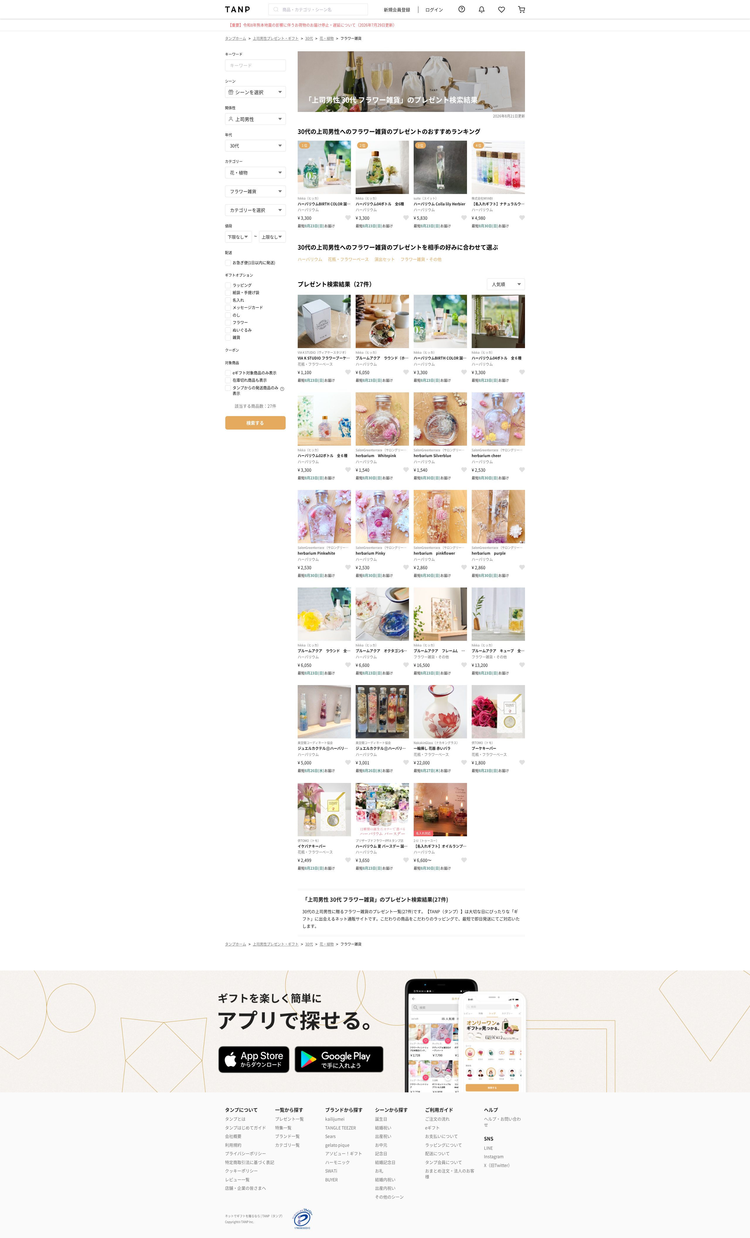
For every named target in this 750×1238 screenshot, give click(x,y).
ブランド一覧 (287, 1136)
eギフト (432, 1127)
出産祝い (383, 1136)
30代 (309, 38)
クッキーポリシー (241, 1171)
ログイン (434, 9)
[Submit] (275, 9)
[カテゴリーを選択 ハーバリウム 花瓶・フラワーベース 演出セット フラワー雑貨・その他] (255, 210)
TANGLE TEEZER (340, 1127)
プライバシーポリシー (245, 1153)
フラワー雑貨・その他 (421, 259)
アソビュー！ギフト (343, 1153)
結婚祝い (383, 1127)
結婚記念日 (385, 1162)
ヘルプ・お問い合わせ (502, 1122)
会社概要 (233, 1136)
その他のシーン (389, 1197)
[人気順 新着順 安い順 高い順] (506, 284)
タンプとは (235, 1119)
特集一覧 (283, 1127)
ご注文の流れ (437, 1119)
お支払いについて (441, 1136)
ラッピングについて (443, 1145)
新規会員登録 (397, 9)
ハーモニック (337, 1162)
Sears (330, 1136)
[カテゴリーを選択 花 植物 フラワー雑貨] (255, 191)
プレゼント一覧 (289, 1119)
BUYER (331, 1179)
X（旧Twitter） (498, 1165)
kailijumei (335, 1119)
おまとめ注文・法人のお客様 (449, 1173)
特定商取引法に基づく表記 (249, 1162)
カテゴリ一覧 (287, 1145)
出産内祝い (385, 1188)
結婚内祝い (385, 1179)
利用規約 (233, 1145)
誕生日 (381, 1119)
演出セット (384, 259)
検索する (255, 423)
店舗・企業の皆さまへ (245, 1188)
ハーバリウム (310, 259)
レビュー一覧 (237, 1179)
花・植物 (327, 38)
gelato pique (337, 1145)
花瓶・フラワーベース (348, 259)
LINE (488, 1148)
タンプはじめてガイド (245, 1127)
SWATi (331, 1171)
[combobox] (318, 9)
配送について (437, 1153)
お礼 (379, 1171)
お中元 (381, 1145)
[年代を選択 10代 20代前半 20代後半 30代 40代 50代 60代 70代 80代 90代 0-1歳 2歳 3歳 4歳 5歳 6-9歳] (255, 145)
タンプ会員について (443, 1162)
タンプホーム (235, 38)
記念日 (381, 1153)
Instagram (494, 1156)
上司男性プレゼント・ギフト (276, 38)
